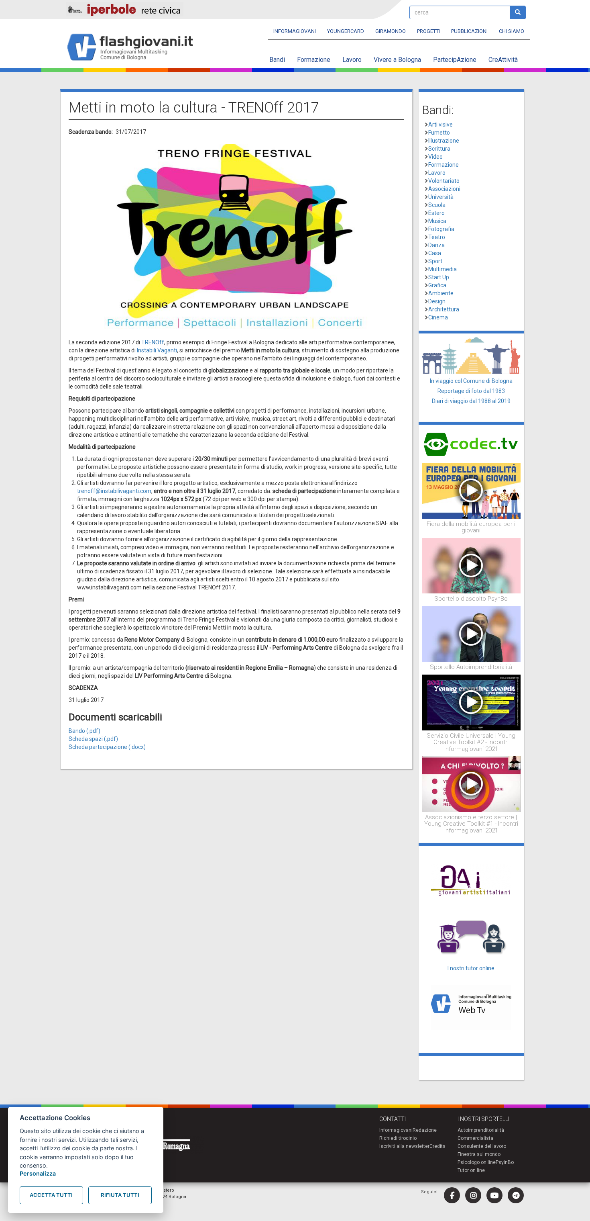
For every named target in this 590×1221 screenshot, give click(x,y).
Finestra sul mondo (479, 1154)
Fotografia (441, 229)
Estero (436, 213)
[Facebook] (452, 1195)
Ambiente (441, 293)
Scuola (437, 205)
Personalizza (38, 1173)
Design (437, 301)
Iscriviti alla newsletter (404, 1146)
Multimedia (442, 269)
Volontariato (444, 181)
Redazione (425, 1130)
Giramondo (390, 31)
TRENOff (152, 342)
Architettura (443, 309)
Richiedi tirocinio (398, 1138)
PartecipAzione (454, 59)
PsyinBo (505, 1162)
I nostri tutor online (471, 968)
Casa (434, 253)
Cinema (438, 317)
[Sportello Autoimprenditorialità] (471, 633)
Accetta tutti (51, 1195)
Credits (437, 1146)
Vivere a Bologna (397, 59)
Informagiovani (294, 31)
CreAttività (503, 59)
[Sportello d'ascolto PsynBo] (471, 565)
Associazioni (444, 189)
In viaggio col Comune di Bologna (471, 381)
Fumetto (439, 132)
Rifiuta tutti (120, 1195)
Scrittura (439, 148)
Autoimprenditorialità (481, 1130)
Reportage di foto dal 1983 (471, 391)
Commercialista (475, 1138)
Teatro (436, 237)
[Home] (133, 48)
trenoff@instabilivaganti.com (114, 491)
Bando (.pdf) (84, 731)
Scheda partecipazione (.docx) (107, 747)
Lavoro (352, 59)
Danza (436, 245)
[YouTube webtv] (494, 1195)
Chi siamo (511, 31)
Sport (435, 261)
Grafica (437, 285)
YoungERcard (345, 31)
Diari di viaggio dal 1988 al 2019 (471, 401)
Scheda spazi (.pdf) (93, 739)
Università (441, 197)
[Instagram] (473, 1195)
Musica (437, 221)
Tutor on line (471, 1170)
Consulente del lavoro (482, 1146)
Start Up (438, 277)
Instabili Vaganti (157, 350)
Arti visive (440, 124)
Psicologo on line (477, 1162)
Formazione (313, 59)
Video (435, 156)
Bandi (277, 59)
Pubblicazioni (469, 31)
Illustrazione (443, 140)
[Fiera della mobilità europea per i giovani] (471, 490)
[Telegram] (516, 1195)
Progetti (428, 31)
